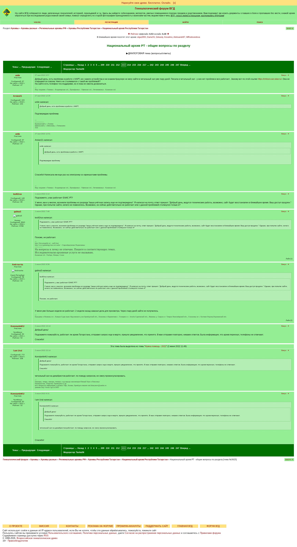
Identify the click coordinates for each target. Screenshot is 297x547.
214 (129, 65)
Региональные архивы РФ (52, 28)
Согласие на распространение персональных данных (152, 533)
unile (17, 75)
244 (162, 65)
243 (157, 65)
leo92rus (17, 194)
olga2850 (141, 37)
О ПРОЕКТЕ (15, 526)
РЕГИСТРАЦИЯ (111, 22)
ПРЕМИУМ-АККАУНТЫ (129, 526)
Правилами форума (210, 533)
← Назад (79, 65)
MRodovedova (193, 37)
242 (151, 65)
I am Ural (17, 350)
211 (112, 65)
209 (102, 65)
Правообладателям (18, 540)
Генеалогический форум (15, 459)
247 (177, 65)
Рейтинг (134, 34)
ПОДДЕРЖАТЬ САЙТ (157, 526)
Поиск (260, 22)
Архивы (15, 28)
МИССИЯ (44, 526)
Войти (186, 22)
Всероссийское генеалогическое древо (37, 538)
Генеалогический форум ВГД (155, 8)
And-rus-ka (17, 264)
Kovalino (168, 37)
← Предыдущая (27, 67)
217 (144, 65)
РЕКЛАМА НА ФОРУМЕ (100, 526)
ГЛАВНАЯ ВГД (184, 526)
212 (118, 65)
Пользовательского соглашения (64, 533)
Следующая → (44, 67)
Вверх (283, 75)
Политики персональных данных (100, 533)
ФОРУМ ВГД (213, 526)
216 (139, 65)
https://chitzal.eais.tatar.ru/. (270, 79)
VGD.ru (37, 22)
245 (167, 65)
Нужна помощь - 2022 (155, 346)
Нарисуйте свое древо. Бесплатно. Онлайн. (146, 2)
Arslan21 (17, 96)
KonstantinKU (17, 326)
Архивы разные (29, 28)
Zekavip (159, 37)
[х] (174, 2)
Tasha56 (80, 69)
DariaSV (151, 37)
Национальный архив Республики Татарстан (125, 28)
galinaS (17, 211)
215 (134, 65)
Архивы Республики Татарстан (84, 28)
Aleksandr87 (179, 37)
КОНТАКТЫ (72, 526)
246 (172, 65)
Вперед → (185, 65)
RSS (46, 535)
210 (107, 65)
